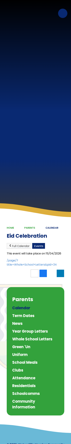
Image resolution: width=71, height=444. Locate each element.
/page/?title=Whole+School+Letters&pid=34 (32, 262)
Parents (29, 228)
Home (10, 228)
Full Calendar (21, 246)
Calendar (51, 228)
